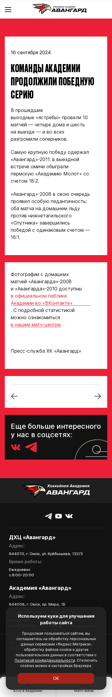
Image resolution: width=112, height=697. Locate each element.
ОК (56, 678)
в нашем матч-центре (36, 325)
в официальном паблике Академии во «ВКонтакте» (42, 299)
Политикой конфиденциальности (45, 660)
